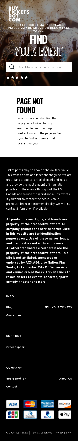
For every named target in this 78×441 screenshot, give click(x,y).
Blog (9, 307)
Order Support (16, 347)
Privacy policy (63, 432)
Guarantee (13, 315)
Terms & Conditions (41, 432)
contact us (25, 133)
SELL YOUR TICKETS (58, 307)
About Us (65, 379)
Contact (11, 387)
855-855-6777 (16, 379)
